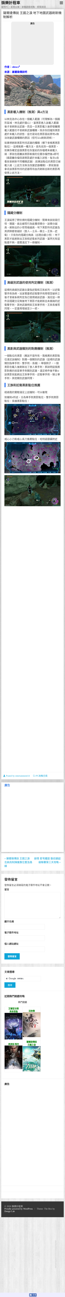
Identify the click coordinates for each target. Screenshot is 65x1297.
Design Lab (9, 1211)
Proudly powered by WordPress (18, 1209)
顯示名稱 (9, 921)
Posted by (17, 776)
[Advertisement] (32, 44)
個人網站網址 (11, 943)
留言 (6, 889)
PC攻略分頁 (41, 776)
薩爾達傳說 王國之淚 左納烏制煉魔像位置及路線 (18, 862)
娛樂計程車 (10, 3)
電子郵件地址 (11, 932)
